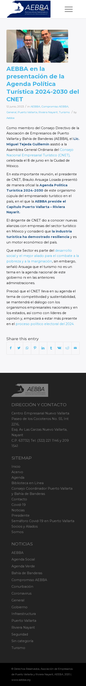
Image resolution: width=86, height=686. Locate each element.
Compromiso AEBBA (54, 106)
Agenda (17, 477)
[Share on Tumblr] (51, 348)
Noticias (18, 510)
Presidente (20, 515)
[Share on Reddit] (67, 348)
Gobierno (19, 607)
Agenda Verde (23, 566)
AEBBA (35, 106)
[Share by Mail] (75, 348)
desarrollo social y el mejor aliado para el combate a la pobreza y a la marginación (42, 256)
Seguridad (19, 634)
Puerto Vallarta (27, 112)
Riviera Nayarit (48, 112)
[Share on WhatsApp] (27, 348)
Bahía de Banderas (26, 573)
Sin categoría (22, 641)
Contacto (19, 499)
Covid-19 (18, 505)
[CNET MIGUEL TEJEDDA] (37, 46)
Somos (17, 532)
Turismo (64, 112)
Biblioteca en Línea (27, 483)
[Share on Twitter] (19, 348)
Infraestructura (23, 614)
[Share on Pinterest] (35, 348)
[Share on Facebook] (11, 348)
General (11, 112)
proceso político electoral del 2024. (45, 324)
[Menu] (66, 9)
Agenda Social (23, 559)
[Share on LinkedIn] (43, 348)
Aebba (10, 118)
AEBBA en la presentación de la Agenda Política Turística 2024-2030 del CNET (42, 84)
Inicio (15, 466)
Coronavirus (21, 593)
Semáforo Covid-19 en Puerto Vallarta (42, 521)
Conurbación (22, 587)
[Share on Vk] (59, 348)
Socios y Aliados (24, 526)
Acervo (17, 472)
